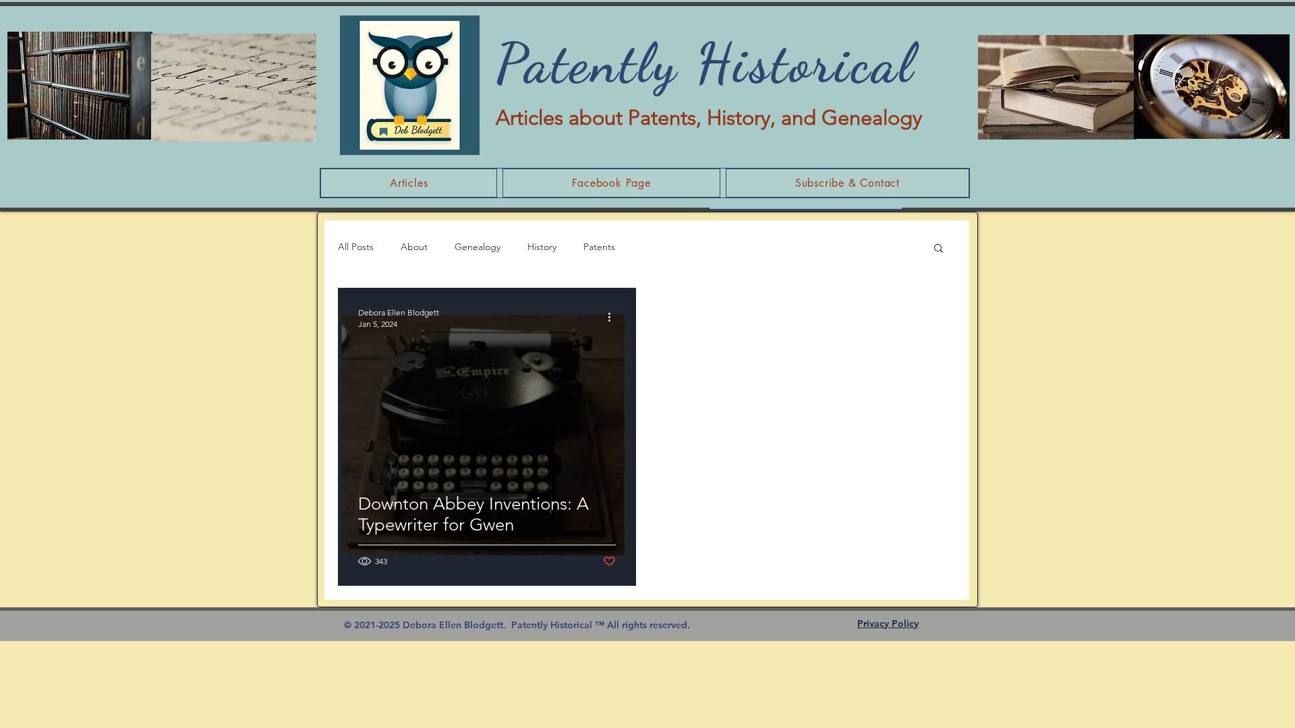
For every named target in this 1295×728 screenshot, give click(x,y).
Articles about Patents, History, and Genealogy (709, 117)
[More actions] (614, 317)
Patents (599, 247)
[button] (938, 249)
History (541, 247)
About (414, 247)
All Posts (356, 247)
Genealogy (477, 247)
